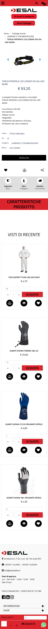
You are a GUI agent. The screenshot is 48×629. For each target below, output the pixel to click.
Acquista (29, 624)
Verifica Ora (24, 157)
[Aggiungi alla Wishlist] (6, 170)
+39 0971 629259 (29, 564)
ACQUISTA (32, 294)
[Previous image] (8, 60)
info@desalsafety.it (12, 570)
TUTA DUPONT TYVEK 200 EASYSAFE (24, 277)
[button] (24, 59)
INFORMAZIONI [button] (11, 606)
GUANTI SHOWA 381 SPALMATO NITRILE (24, 498)
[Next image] (40, 60)
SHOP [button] (6, 610)
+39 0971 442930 (12, 564)
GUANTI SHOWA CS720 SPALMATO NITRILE (24, 424)
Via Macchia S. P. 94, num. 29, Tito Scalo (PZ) (22, 558)
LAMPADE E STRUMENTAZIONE (20, 36)
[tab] (24, 606)
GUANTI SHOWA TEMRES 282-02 (24, 351)
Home (6, 33)
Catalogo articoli (19, 33)
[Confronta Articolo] (25, 170)
